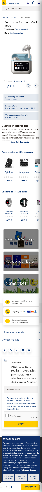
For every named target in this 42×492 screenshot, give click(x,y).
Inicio (6, 17)
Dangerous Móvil (21, 29)
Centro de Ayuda (11, 99)
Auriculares (27, 17)
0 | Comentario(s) (21, 81)
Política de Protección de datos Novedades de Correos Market (21, 406)
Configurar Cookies (21, 477)
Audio (14, 17)
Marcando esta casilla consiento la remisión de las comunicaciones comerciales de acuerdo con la (21, 403)
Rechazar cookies (8, 477)
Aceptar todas (33, 477)
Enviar (21, 424)
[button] (11, 487)
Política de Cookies (28, 470)
